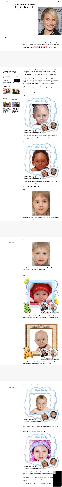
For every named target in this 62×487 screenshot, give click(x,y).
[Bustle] (5, 1)
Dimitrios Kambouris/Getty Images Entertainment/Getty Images (61, 21)
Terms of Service (17, 82)
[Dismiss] (60, 471)
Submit (17, 80)
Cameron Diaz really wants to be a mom (40, 45)
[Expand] (54, 471)
